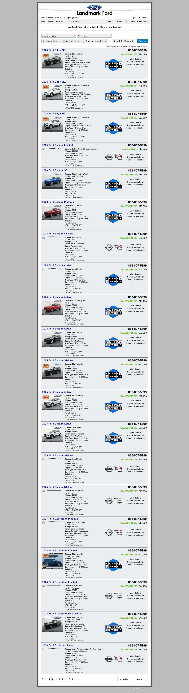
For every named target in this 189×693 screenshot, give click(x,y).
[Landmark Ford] (94, 11)
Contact (120, 21)
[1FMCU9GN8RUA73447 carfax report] (112, 343)
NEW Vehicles (74, 21)
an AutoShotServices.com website (141, 689)
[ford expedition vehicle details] (52, 522)
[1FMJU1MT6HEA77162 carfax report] (112, 532)
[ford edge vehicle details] (52, 61)
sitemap (40, 689)
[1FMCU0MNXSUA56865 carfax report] (112, 375)
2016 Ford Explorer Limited (58, 645)
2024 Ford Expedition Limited (59, 582)
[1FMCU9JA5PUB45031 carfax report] (112, 216)
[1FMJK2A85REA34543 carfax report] (112, 628)
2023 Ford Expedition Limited (59, 550)
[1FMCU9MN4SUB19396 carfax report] (112, 469)
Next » (139, 679)
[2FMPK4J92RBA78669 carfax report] (112, 65)
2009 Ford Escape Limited (57, 145)
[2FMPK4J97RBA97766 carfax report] (112, 128)
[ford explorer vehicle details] (52, 649)
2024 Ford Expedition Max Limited (62, 613)
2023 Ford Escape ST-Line (57, 234)
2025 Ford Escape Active (57, 392)
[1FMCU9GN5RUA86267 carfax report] (112, 280)
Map (110, 21)
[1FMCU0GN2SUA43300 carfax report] (112, 406)
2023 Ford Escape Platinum (58, 202)
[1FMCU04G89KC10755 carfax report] (112, 157)
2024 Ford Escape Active (57, 265)
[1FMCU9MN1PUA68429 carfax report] (112, 247)
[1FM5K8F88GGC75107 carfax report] (112, 659)
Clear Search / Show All (52, 21)
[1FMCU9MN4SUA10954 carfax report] (112, 500)
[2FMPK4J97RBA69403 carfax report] (112, 96)
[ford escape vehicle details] (52, 149)
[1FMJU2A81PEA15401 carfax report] (112, 565)
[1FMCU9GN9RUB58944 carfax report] (112, 311)
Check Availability (135, 62)
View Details (135, 59)
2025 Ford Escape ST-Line (57, 360)
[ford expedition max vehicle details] (52, 624)
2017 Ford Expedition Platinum (60, 519)
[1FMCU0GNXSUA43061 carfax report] (112, 438)
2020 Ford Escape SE (55, 170)
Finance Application (139, 21)
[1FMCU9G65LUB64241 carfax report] (112, 185)
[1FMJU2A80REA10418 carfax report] (112, 595)
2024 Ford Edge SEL (54, 50)
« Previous (124, 679)
